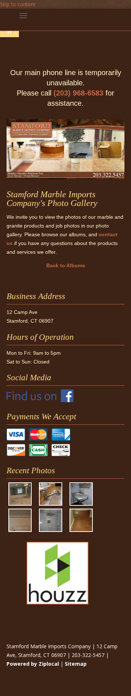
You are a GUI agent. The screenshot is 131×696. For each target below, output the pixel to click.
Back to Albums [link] (65, 265)
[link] (40, 400)
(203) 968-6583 (78, 93)
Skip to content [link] (18, 4)
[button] (23, 20)
